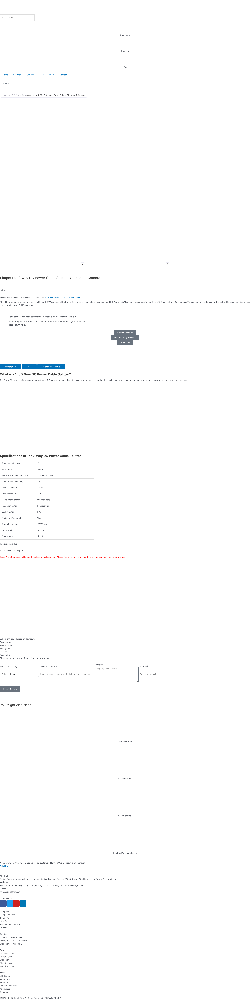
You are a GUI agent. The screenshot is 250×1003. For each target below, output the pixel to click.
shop (10, 95)
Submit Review (10, 689)
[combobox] (17, 17)
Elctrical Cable (125, 741)
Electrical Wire (6, 963)
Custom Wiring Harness (11, 937)
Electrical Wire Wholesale (125, 853)
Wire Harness (6, 960)
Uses (41, 74)
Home (5, 74)
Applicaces (5, 989)
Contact (63, 74)
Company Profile (7, 915)
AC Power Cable (125, 778)
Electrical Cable (7, 966)
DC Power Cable (19, 95)
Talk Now (4, 866)
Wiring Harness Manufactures (13, 940)
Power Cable (6, 956)
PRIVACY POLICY (53, 998)
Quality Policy (6, 918)
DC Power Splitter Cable (55, 297)
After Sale (4, 921)
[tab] (10, 366)
